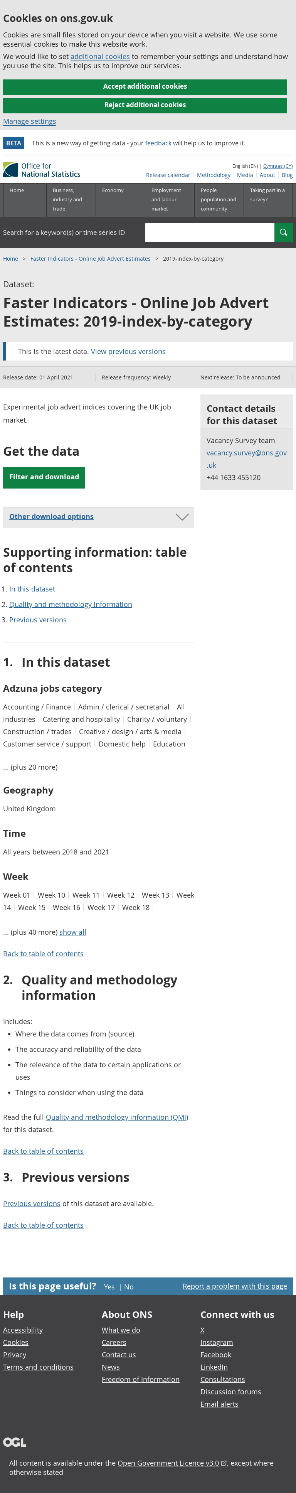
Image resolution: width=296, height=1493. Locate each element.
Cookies (16, 1342)
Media (245, 175)
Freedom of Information (141, 1379)
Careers (114, 1342)
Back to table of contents (43, 953)
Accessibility (23, 1330)
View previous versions (128, 351)
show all (72, 932)
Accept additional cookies (145, 86)
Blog (287, 175)
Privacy (14, 1354)
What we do (121, 1330)
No (129, 1286)
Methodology (213, 175)
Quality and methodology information (70, 604)
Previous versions (38, 619)
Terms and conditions (38, 1367)
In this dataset (32, 588)
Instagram (216, 1342)
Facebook (215, 1354)
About (267, 175)
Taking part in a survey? (267, 195)
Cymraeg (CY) (278, 166)
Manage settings (29, 121)
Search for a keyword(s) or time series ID (64, 232)
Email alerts (219, 1404)
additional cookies (100, 56)
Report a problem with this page (235, 1286)
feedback (158, 143)
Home (17, 190)
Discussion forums (230, 1391)
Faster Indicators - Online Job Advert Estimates (91, 258)
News (111, 1367)
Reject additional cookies (145, 104)
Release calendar (168, 175)
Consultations (222, 1379)
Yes (109, 1286)
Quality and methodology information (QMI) (117, 1117)
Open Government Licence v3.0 (168, 1463)
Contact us (119, 1354)
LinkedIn (214, 1367)
